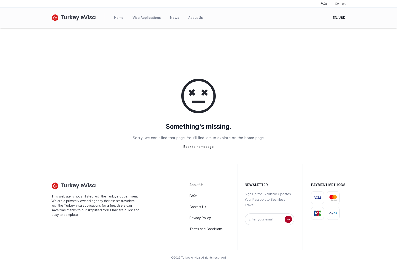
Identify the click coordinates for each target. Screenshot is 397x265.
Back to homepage (198, 147)
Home (118, 18)
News (174, 18)
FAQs (324, 3)
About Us (195, 18)
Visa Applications (147, 18)
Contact (340, 3)
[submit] (288, 219)
